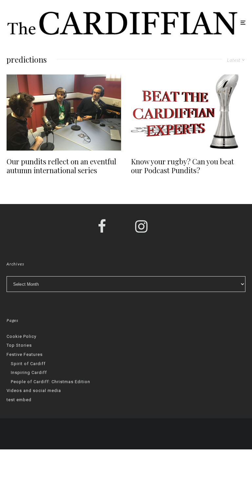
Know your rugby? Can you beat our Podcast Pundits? (182, 166)
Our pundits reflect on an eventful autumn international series (61, 166)
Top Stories (19, 345)
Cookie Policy (21, 336)
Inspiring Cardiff (29, 372)
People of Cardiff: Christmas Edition (50, 381)
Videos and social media (34, 390)
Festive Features (25, 354)
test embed (19, 399)
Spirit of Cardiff (28, 363)
